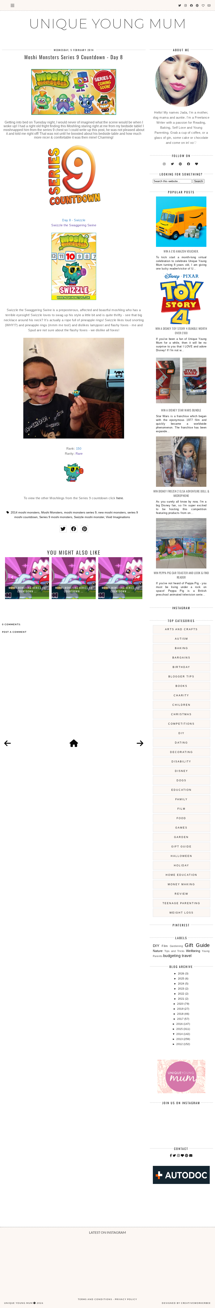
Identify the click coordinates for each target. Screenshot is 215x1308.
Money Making (181, 884)
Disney (181, 771)
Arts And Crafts (181, 629)
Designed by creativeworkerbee (186, 1303)
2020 (180, 1003)
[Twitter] (174, 1155)
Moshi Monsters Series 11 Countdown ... (27, 589)
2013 (180, 1039)
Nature (158, 951)
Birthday (181, 667)
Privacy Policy (126, 1299)
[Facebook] (171, 1155)
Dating (181, 742)
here (119, 498)
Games (181, 827)
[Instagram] (178, 1155)
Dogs (181, 780)
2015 (180, 1029)
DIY (181, 733)
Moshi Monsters (51, 512)
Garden (181, 837)
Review (181, 893)
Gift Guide (181, 846)
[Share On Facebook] (74, 529)
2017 (180, 1018)
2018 (180, 1013)
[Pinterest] (186, 1155)
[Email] (191, 1155)
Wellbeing (193, 951)
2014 (180, 1034)
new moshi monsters (112, 512)
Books (181, 686)
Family (181, 799)
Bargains (181, 657)
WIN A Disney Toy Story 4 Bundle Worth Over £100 (181, 330)
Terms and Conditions (95, 1299)
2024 (181, 983)
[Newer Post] (7, 743)
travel (187, 956)
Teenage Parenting (181, 903)
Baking (181, 648)
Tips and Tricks (174, 951)
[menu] (12, 5)
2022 (181, 993)
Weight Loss (181, 912)
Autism (181, 638)
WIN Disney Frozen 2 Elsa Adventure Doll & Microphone (181, 493)
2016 (180, 1024)
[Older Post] (140, 743)
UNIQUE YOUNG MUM (107, 23)
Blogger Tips (181, 676)
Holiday (181, 865)
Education (181, 789)
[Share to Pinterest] (84, 529)
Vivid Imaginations (118, 517)
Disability (181, 761)
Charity (181, 695)
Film (181, 808)
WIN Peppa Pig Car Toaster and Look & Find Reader (181, 575)
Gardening (176, 946)
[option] (27, 578)
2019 (180, 1008)
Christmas (181, 714)
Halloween (181, 856)
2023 (181, 988)
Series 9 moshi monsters (55, 517)
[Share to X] (63, 529)
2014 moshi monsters (25, 512)
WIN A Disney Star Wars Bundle (181, 410)
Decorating (181, 752)
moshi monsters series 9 (80, 512)
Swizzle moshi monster (89, 517)
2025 (181, 978)
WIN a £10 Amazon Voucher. (181, 251)
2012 (180, 1044)
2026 (181, 973)
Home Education (181, 874)
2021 (181, 998)
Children (181, 704)
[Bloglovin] (182, 1155)
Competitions (181, 723)
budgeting (172, 956)
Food (181, 818)
